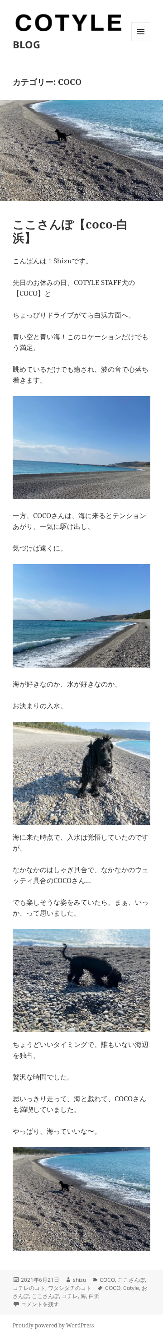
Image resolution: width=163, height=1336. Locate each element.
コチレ (70, 1296)
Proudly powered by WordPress (53, 1325)
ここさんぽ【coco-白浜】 (70, 231)
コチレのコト (29, 1288)
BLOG (26, 44)
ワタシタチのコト (69, 1288)
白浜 (94, 1296)
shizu (79, 1280)
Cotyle (131, 1288)
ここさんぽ (131, 1280)
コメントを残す (40, 1304)
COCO (107, 1280)
